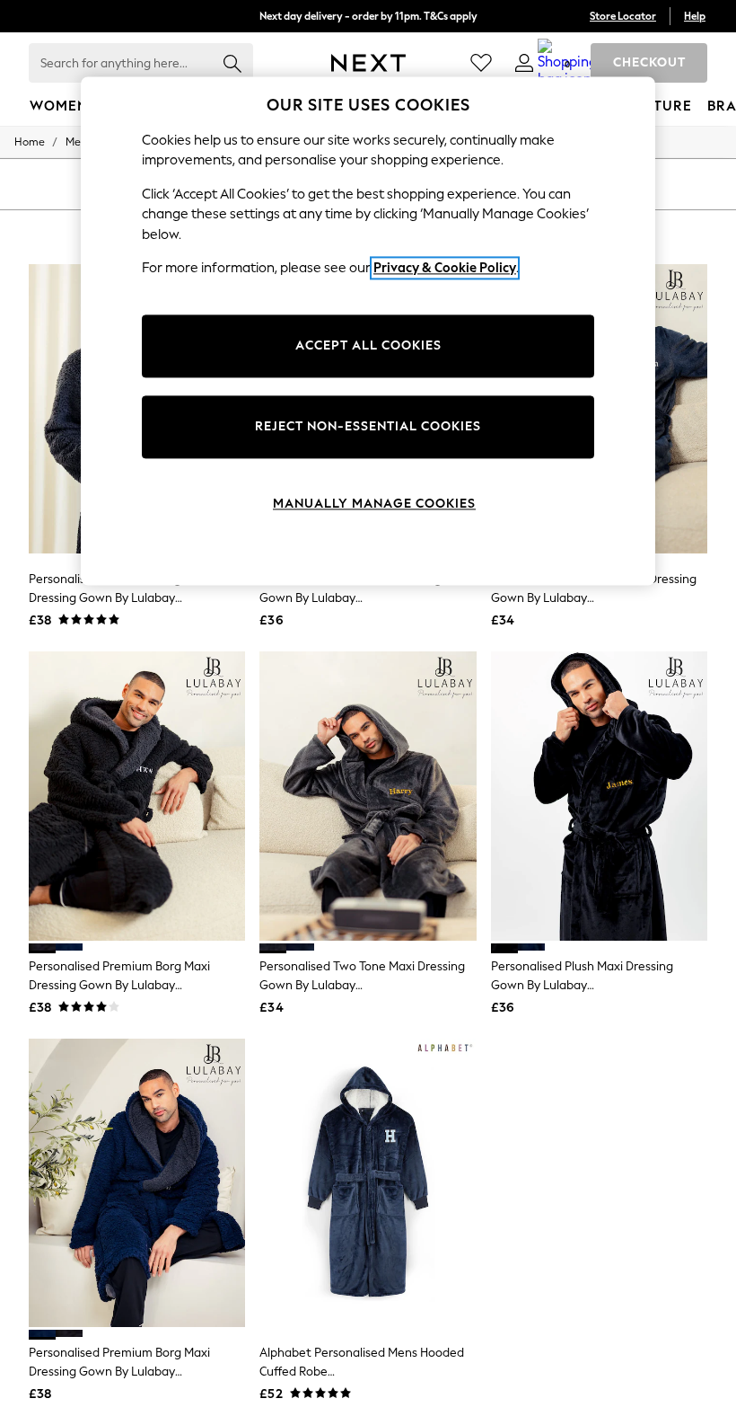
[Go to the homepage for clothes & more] (368, 63)
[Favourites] (481, 63)
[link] (524, 63)
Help (694, 16)
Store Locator (623, 16)
